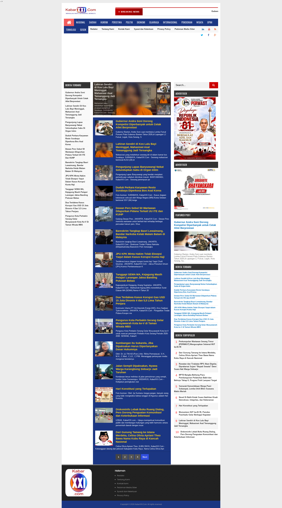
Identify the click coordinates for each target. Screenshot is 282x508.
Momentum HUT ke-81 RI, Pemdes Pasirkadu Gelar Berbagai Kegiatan (195, 413)
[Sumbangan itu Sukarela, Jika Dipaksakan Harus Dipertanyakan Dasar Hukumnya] (104, 356)
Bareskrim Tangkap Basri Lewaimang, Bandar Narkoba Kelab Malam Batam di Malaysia (76, 166)
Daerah (92, 22)
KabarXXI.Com (141, 504)
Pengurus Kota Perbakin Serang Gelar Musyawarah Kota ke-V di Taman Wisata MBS (77, 220)
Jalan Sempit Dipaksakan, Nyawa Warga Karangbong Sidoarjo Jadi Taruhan (136, 369)
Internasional (170, 22)
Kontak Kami (124, 29)
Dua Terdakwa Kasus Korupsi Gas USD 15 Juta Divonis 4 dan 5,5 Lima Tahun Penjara (76, 207)
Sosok (83, 29)
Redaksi (94, 29)
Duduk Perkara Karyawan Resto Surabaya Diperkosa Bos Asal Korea (76, 140)
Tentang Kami (108, 29)
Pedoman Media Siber (185, 29)
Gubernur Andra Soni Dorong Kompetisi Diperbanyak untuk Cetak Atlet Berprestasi (76, 96)
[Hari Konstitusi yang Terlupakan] (104, 402)
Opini (209, 22)
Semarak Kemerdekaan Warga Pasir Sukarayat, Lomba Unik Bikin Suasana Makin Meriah (194, 388)
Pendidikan (186, 22)
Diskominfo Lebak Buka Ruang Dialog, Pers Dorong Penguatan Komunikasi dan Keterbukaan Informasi (140, 412)
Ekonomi (141, 22)
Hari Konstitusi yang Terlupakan (136, 388)
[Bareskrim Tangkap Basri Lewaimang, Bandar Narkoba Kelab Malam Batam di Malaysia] (104, 244)
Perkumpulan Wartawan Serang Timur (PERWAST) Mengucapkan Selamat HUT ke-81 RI (194, 344)
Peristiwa (117, 22)
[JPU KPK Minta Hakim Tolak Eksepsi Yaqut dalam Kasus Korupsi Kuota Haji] (104, 267)
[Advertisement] (141, 60)
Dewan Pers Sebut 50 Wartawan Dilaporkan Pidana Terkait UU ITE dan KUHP (75, 153)
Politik (129, 22)
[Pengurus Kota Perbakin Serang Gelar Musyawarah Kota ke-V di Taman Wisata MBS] (104, 334)
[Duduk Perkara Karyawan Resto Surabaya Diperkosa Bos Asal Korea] (104, 201)
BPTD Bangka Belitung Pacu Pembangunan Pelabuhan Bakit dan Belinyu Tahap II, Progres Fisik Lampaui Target (195, 377)
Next (145, 457)
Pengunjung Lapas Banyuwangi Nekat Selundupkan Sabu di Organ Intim (75, 126)
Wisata (199, 22)
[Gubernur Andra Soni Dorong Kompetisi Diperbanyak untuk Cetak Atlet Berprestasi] (104, 135)
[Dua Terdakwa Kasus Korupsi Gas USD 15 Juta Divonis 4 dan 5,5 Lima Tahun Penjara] (104, 311)
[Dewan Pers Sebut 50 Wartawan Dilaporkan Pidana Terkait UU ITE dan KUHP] (104, 221)
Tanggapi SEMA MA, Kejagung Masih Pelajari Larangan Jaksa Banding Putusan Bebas (76, 193)
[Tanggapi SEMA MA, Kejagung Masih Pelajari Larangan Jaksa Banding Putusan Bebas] (104, 288)
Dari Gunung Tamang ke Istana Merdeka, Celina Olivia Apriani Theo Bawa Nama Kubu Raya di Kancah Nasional (138, 437)
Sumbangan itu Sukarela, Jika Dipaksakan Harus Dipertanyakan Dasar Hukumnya (137, 346)
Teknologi (71, 29)
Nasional (80, 22)
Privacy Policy (164, 29)
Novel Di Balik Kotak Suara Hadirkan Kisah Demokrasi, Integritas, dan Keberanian (198, 398)
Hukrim (104, 22)
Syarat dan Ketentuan (143, 29)
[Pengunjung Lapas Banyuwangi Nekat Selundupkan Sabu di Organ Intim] (104, 180)
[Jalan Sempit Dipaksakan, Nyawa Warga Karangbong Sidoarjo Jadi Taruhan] (104, 379)
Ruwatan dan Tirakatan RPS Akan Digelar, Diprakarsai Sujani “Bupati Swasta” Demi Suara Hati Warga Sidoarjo (195, 366)
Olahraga (154, 22)
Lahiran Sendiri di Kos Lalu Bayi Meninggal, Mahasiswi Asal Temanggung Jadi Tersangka (75, 112)
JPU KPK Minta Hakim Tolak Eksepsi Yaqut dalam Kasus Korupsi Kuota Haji (75, 180)
